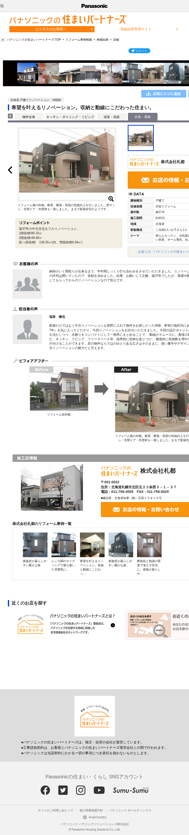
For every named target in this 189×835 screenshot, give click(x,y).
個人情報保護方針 (91, 810)
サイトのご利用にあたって (55, 810)
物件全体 (28, 117)
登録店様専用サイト (135, 29)
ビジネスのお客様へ (50, 29)
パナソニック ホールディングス (130, 810)
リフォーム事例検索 (78, 39)
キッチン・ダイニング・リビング (70, 117)
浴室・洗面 (112, 117)
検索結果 (103, 39)
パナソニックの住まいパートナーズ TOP (34, 39)
